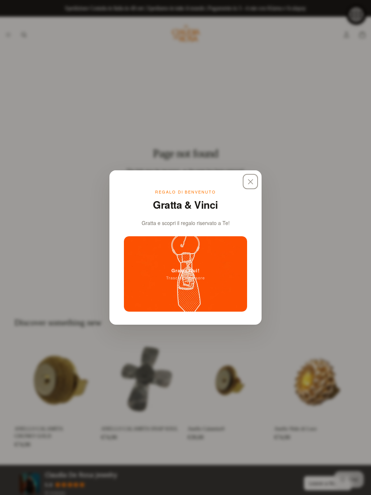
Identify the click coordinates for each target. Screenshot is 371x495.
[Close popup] (250, 181)
